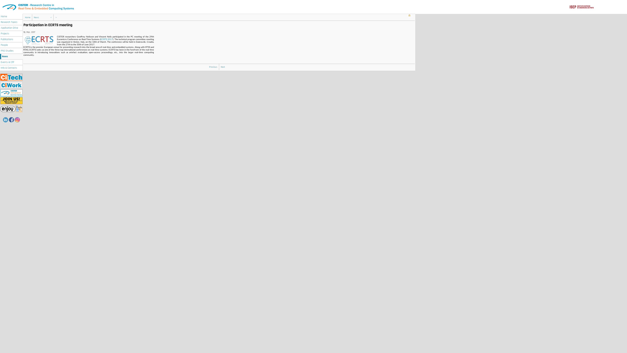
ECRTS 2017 (107, 39)
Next (223, 67)
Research (9, 22)
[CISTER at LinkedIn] (5, 119)
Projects (5, 33)
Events (7, 62)
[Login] (409, 15)
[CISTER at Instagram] (17, 119)
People (4, 45)
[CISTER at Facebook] (11, 119)
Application (9, 28)
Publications (7, 39)
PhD (7, 50)
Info (9, 68)
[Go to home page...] (313, 7)
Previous (213, 67)
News (5, 56)
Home (4, 16)
